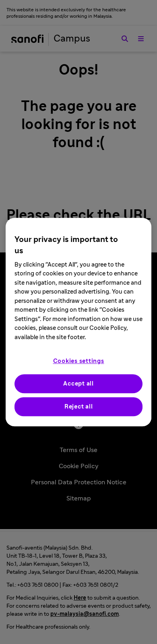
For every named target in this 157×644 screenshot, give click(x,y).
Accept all (78, 384)
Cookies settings (78, 361)
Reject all (78, 407)
